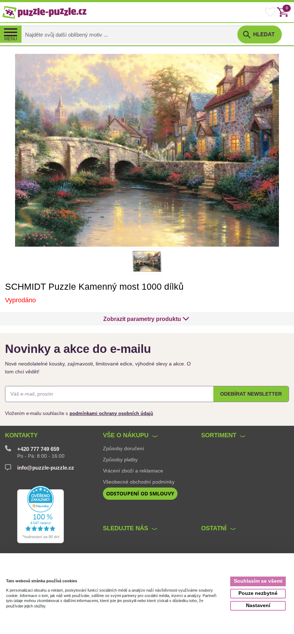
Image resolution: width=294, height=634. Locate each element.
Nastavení (258, 605)
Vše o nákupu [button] (125, 435)
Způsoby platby (120, 459)
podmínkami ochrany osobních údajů (111, 413)
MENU (10, 38)
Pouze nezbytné (258, 593)
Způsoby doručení (123, 448)
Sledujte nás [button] (125, 528)
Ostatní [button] (214, 528)
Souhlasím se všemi (258, 581)
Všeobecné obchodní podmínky (139, 482)
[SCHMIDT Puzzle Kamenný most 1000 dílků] (147, 150)
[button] (146, 318)
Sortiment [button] (218, 435)
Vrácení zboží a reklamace (133, 471)
